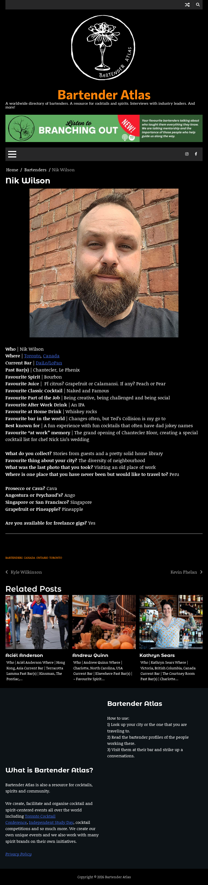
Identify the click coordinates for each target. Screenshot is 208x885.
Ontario (42, 557)
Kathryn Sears (157, 655)
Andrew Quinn (90, 655)
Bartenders (14, 557)
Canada (51, 355)
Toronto (32, 355)
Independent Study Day (51, 822)
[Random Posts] (187, 5)
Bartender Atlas (104, 94)
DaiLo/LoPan (49, 362)
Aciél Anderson (24, 655)
